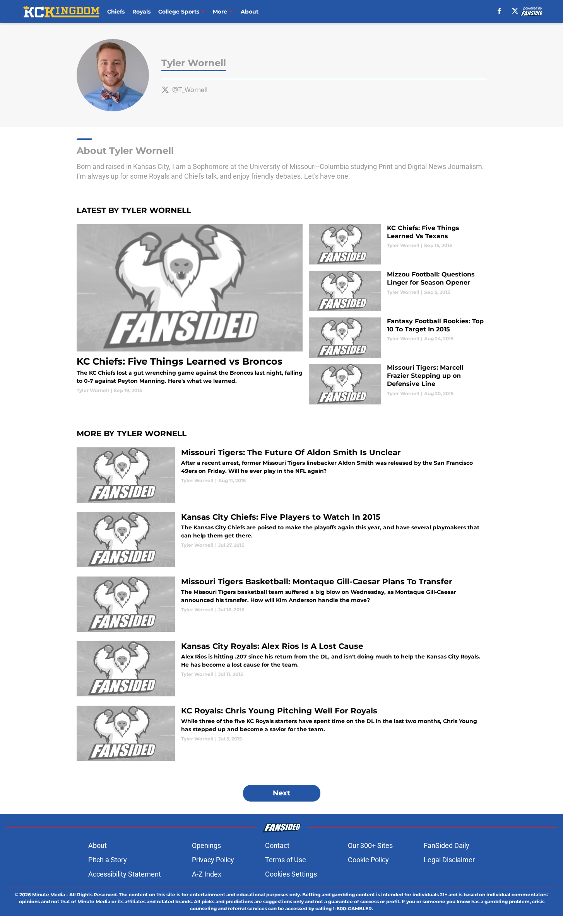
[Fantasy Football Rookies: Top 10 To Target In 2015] (397, 337)
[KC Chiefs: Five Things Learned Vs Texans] (397, 244)
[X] (515, 11)
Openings (206, 845)
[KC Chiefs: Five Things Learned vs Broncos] (190, 309)
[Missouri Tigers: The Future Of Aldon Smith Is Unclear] (282, 475)
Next (281, 793)
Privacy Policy (213, 860)
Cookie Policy (368, 860)
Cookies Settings (291, 874)
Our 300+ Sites (370, 845)
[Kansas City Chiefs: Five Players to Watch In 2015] (282, 539)
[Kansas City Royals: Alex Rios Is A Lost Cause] (282, 668)
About (249, 11)
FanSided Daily (446, 845)
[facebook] (499, 11)
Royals (141, 11)
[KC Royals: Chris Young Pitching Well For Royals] (282, 733)
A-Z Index (206, 874)
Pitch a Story (107, 860)
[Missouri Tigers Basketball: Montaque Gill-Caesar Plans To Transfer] (282, 604)
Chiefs (116, 11)
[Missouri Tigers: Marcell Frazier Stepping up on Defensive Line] (397, 384)
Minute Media (48, 894)
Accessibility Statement (124, 874)
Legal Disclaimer (449, 860)
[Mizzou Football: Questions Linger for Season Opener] (397, 291)
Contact (277, 845)
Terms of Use (285, 860)
